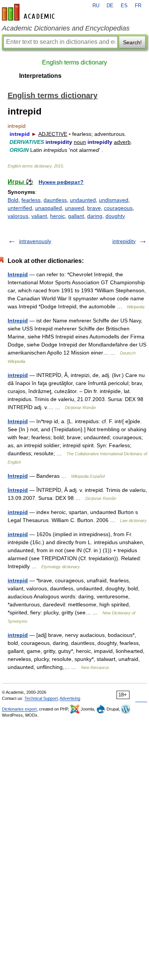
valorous (18, 216)
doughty (115, 216)
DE (110, 5)
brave (94, 208)
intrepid (18, 375)
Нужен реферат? (61, 182)
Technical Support (41, 698)
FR (138, 5)
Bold (13, 200)
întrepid (18, 490)
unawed (74, 208)
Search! (132, 42)
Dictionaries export (19, 709)
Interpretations (40, 76)
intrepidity (124, 241)
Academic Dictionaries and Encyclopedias (66, 28)
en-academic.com (29, 12)
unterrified (20, 208)
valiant (39, 216)
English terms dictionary (74, 62)
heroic (57, 216)
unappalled (48, 208)
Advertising (70, 698)
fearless (30, 200)
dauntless (55, 200)
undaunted (83, 200)
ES (124, 5)
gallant (76, 216)
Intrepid (18, 274)
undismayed (113, 200)
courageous (118, 208)
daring (94, 216)
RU (95, 5)
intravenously (35, 241)
